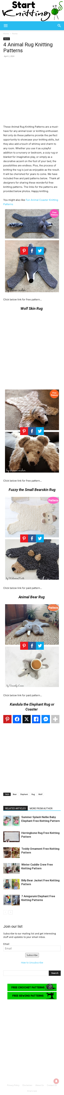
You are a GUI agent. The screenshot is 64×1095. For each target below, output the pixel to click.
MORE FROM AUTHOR (41, 808)
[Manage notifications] (56, 1081)
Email (6, 943)
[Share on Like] (36, 719)
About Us (39, 1085)
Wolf (40, 794)
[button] (5, 25)
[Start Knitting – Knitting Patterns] (32, 10)
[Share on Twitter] (26, 719)
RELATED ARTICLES (15, 808)
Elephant (24, 794)
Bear (15, 794)
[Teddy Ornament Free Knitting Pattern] (11, 852)
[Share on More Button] (55, 719)
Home (6, 33)
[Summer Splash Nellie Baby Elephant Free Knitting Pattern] (11, 821)
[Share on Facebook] (17, 719)
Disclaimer (27, 1085)
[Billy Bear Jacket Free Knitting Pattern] (11, 884)
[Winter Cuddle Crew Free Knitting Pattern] (11, 868)
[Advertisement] (32, 92)
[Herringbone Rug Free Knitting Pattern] (11, 836)
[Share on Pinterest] (7, 719)
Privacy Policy (13, 1085)
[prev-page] (5, 912)
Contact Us (52, 1085)
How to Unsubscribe (32, 962)
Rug (33, 794)
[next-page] (11, 912)
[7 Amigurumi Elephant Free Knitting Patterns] (11, 900)
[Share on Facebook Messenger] (46, 719)
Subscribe (32, 955)
